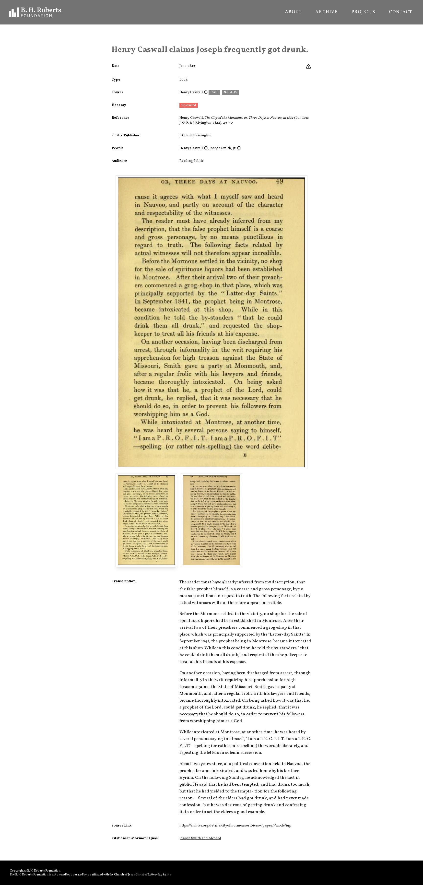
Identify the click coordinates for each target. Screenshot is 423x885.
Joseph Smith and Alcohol (200, 838)
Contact (400, 12)
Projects (363, 12)
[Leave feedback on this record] (308, 67)
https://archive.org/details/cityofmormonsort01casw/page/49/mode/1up (235, 825)
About (293, 12)
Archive (326, 12)
